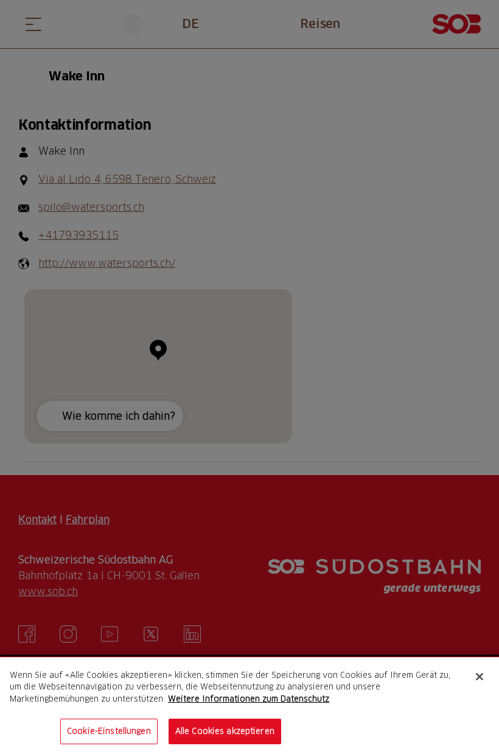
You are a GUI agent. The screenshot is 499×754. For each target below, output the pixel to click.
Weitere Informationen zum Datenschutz (248, 698)
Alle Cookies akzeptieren (224, 731)
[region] (249, 705)
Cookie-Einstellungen (109, 731)
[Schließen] (479, 676)
